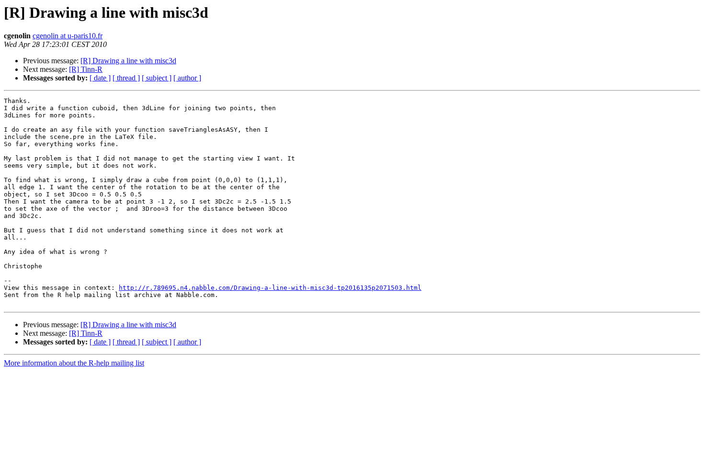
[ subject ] (156, 78)
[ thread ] (126, 78)
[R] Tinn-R (85, 69)
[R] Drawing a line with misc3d (128, 61)
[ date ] (100, 78)
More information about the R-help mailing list (74, 363)
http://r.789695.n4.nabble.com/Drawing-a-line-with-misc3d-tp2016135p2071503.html (270, 287)
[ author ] (187, 78)
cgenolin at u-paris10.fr (67, 36)
